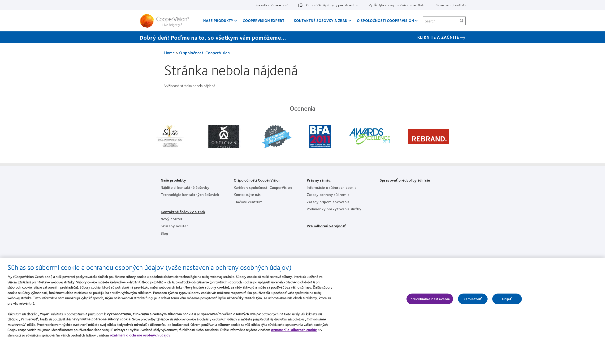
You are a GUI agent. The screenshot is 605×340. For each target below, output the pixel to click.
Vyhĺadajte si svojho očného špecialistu (397, 5)
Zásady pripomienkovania (328, 202)
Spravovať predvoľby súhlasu (405, 180)
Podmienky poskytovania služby (334, 209)
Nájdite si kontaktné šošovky (185, 187)
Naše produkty (218, 20)
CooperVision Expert (263, 20)
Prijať (507, 299)
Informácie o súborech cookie (332, 187)
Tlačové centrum (248, 202)
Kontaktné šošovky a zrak (320, 20)
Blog (164, 233)
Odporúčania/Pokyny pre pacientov (332, 5)
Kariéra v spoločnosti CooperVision (263, 187)
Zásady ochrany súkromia (328, 194)
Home (169, 53)
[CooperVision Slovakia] (166, 21)
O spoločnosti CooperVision (385, 20)
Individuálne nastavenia (430, 299)
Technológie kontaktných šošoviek (190, 194)
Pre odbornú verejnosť (271, 5)
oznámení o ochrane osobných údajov (140, 335)
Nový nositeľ (171, 219)
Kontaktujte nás (247, 194)
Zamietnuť (472, 299)
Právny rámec (319, 180)
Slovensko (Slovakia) (451, 5)
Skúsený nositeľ (174, 226)
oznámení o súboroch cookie (294, 329)
